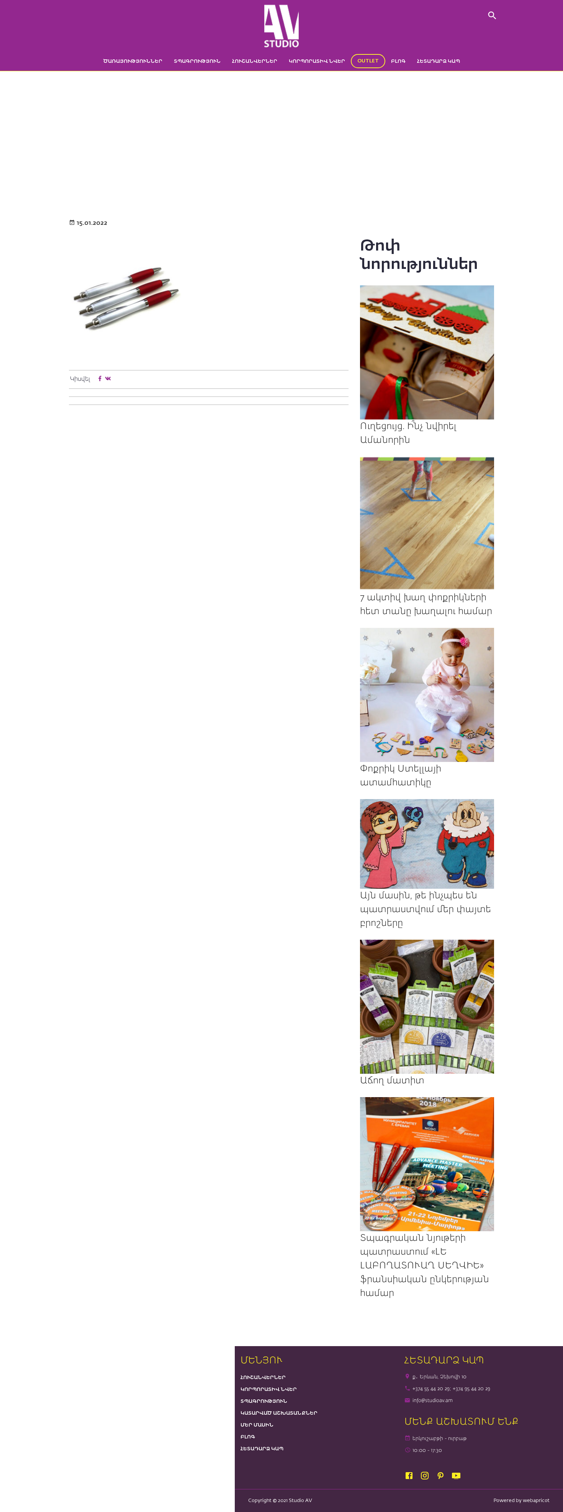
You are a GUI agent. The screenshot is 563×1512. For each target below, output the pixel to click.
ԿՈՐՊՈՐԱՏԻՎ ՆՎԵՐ (317, 61)
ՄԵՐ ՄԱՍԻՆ (257, 1425)
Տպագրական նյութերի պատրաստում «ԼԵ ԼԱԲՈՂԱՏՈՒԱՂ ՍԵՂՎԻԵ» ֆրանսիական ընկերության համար (424, 1266)
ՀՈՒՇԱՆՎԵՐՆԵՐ (254, 61)
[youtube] (458, 1476)
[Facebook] (99, 379)
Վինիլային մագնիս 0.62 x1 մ (278, 168)
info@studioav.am (432, 1400)
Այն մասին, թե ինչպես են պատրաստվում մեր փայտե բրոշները (425, 909)
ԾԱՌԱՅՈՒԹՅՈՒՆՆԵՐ (132, 61)
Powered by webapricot (522, 1500)
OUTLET (368, 61)
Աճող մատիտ (392, 1080)
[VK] (108, 379)
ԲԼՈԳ (398, 61)
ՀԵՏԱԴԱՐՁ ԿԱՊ (438, 61)
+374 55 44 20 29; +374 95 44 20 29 (451, 1388)
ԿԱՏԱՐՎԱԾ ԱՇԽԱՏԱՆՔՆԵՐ (279, 1413)
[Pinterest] (444, 1476)
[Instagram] (428, 1476)
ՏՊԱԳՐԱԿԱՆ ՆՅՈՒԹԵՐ (212, 168)
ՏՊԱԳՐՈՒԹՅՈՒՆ (197, 61)
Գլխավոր (142, 168)
